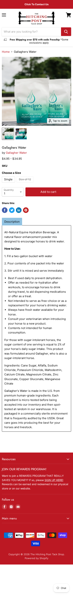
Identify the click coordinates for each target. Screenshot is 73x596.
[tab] (12, 221)
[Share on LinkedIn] (19, 210)
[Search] (66, 31)
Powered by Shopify (36, 558)
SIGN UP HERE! (54, 480)
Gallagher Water (16, 152)
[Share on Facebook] (4, 210)
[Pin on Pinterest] (26, 210)
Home (6, 51)
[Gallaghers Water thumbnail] (8, 134)
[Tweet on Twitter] (12, 210)
